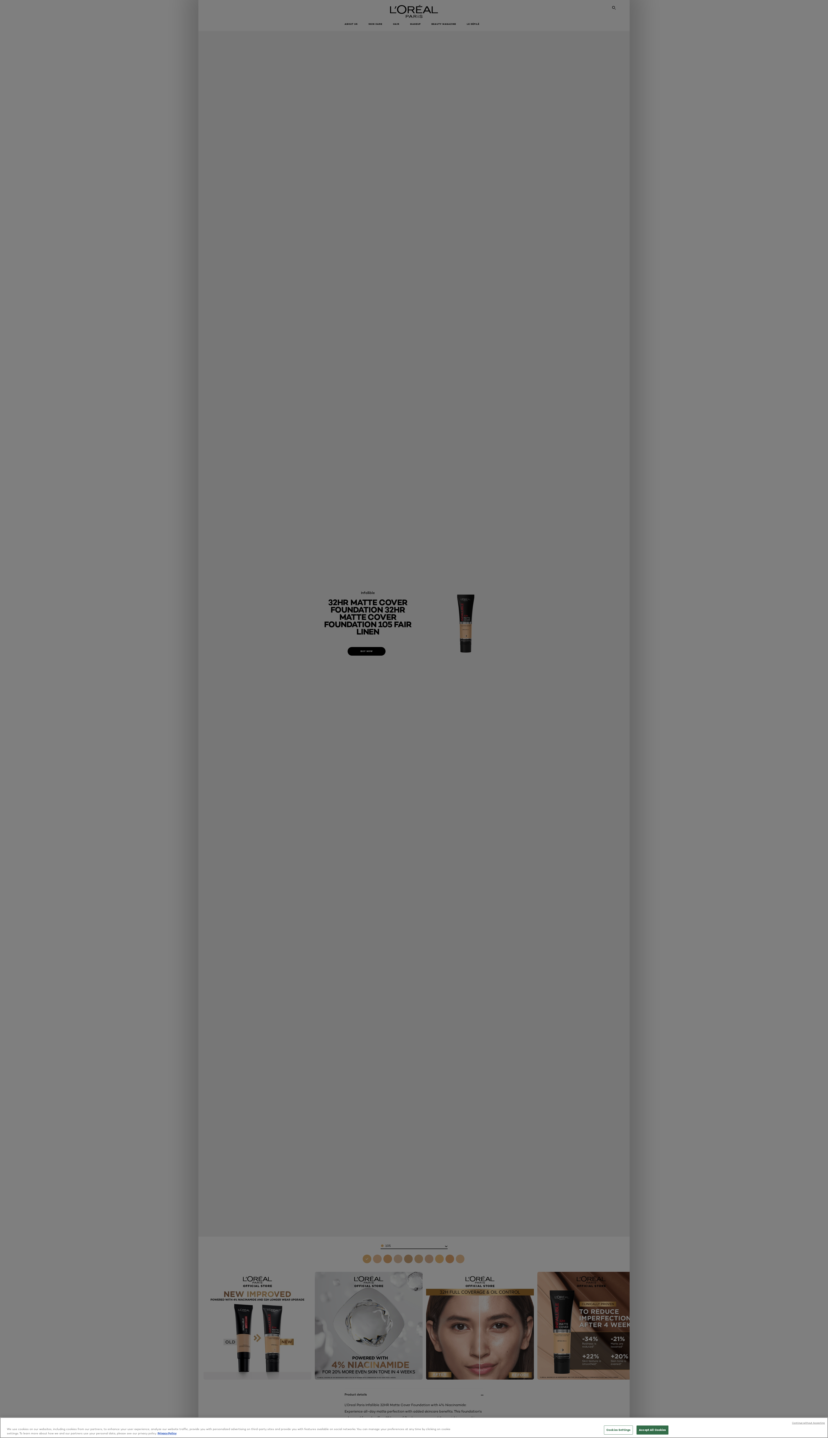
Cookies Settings (618, 1430)
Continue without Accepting (808, 1422)
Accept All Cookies (652, 1430)
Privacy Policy (167, 1433)
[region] (414, 1427)
